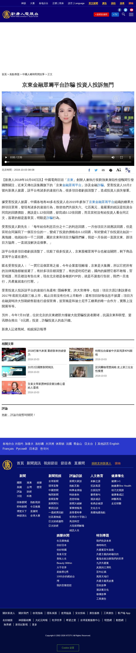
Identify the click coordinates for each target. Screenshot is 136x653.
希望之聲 (71, 620)
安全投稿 (80, 613)
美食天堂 (62, 554)
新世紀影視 (21, 624)
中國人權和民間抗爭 (33, 74)
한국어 (44, 448)
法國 (69, 443)
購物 (131, 3)
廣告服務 (94, 613)
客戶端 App (124, 613)
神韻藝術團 (25, 620)
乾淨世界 (57, 620)
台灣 (29, 487)
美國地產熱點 (97, 512)
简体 (61, 3)
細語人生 (74, 530)
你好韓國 (62, 549)
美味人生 (62, 558)
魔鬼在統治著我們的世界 (110, 558)
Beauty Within (64, 563)
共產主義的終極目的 (107, 554)
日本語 (33, 448)
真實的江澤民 (103, 567)
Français (8, 448)
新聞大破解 (75, 503)
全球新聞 (53, 481)
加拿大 (29, 443)
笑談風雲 (95, 485)
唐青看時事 (75, 512)
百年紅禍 (101, 571)
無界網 (7, 624)
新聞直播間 (102, 14)
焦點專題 (14, 74)
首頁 (4, 74)
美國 (19, 487)
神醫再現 (116, 499)
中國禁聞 (53, 490)
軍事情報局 (75, 508)
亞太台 (88, 443)
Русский (21, 448)
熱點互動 (74, 485)
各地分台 (43, 3)
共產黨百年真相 (105, 549)
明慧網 (108, 620)
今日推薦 (35, 506)
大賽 (32, 3)
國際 (19, 482)
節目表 (66, 463)
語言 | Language (76, 3)
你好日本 (62, 545)
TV (116, 14)
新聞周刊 (53, 503)
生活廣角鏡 (63, 540)
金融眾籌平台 (71, 185)
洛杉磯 (39, 443)
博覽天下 (22, 511)
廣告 (104, 3)
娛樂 (39, 482)
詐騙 (100, 185)
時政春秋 (74, 494)
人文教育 (96, 476)
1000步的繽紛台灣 (66, 578)
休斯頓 (60, 443)
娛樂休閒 (63, 535)
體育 (39, 487)
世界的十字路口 (78, 516)
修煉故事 (101, 594)
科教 (29, 496)
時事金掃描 (75, 490)
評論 (19, 491)
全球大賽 (35, 515)
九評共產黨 (102, 563)
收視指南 (38, 613)
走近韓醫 (116, 503)
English (114, 443)
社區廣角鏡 (55, 516)
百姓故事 (101, 585)
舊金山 (77, 443)
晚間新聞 (53, 494)
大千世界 (62, 567)
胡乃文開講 (117, 490)
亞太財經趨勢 (56, 521)
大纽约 (19, 443)
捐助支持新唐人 (101, 463)
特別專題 (102, 535)
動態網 (119, 620)
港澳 (29, 482)
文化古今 (95, 508)
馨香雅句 (95, 494)
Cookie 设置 (68, 647)
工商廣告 (101, 598)
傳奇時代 (101, 545)
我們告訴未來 (103, 540)
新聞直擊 (53, 499)
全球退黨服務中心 (90, 620)
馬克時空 (74, 521)
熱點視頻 (35, 502)
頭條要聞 (22, 502)
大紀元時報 (41, 620)
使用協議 (66, 613)
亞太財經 (53, 525)
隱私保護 (52, 613)
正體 (54, 3)
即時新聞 (22, 506)
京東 (70, 180)
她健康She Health (121, 485)
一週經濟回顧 (56, 512)
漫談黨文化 (102, 589)
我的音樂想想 (64, 585)
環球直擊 (53, 485)
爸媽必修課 (96, 503)
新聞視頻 (55, 476)
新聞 (22, 476)
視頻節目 (51, 463)
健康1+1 (116, 481)
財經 (29, 491)
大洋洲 (50, 443)
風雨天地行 (102, 576)
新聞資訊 (34, 463)
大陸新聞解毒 (76, 525)
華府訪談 (53, 508)
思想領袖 (74, 499)
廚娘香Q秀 (63, 571)
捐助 (113, 3)
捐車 (122, 3)
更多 (34, 624)
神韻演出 (22, 515)
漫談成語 (95, 499)
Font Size (118, 169)
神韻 (23, 3)
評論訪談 (75, 476)
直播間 (79, 463)
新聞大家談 (75, 481)
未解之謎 (95, 481)
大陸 (19, 496)
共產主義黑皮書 (105, 580)
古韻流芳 (95, 490)
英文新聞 (93, 3)
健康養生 (117, 476)
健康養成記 (117, 494)
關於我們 (24, 613)
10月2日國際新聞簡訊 (40, 367)
